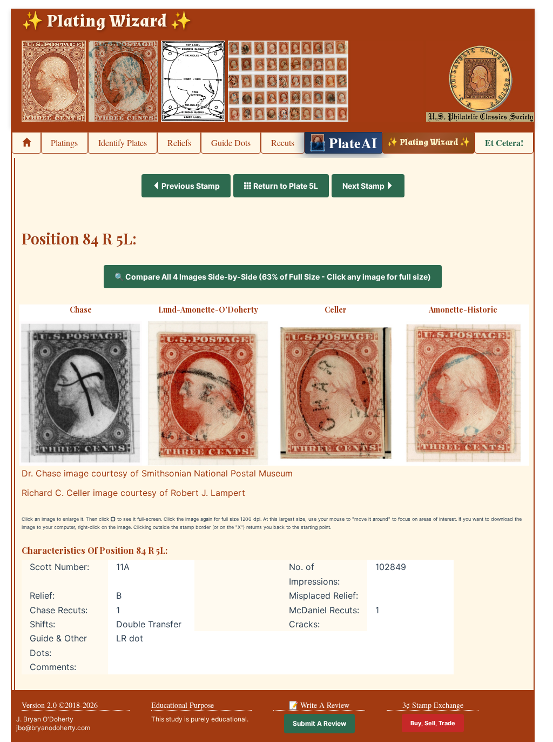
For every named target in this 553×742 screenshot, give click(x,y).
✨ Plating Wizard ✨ (428, 142)
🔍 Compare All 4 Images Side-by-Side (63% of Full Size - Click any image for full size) (272, 276)
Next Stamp (364, 185)
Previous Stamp (190, 185)
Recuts (282, 142)
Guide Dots (231, 142)
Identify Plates (122, 142)
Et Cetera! (504, 142)
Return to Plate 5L (285, 185)
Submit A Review (319, 723)
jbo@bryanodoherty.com (53, 728)
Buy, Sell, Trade (432, 723)
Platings (64, 142)
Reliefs (179, 142)
